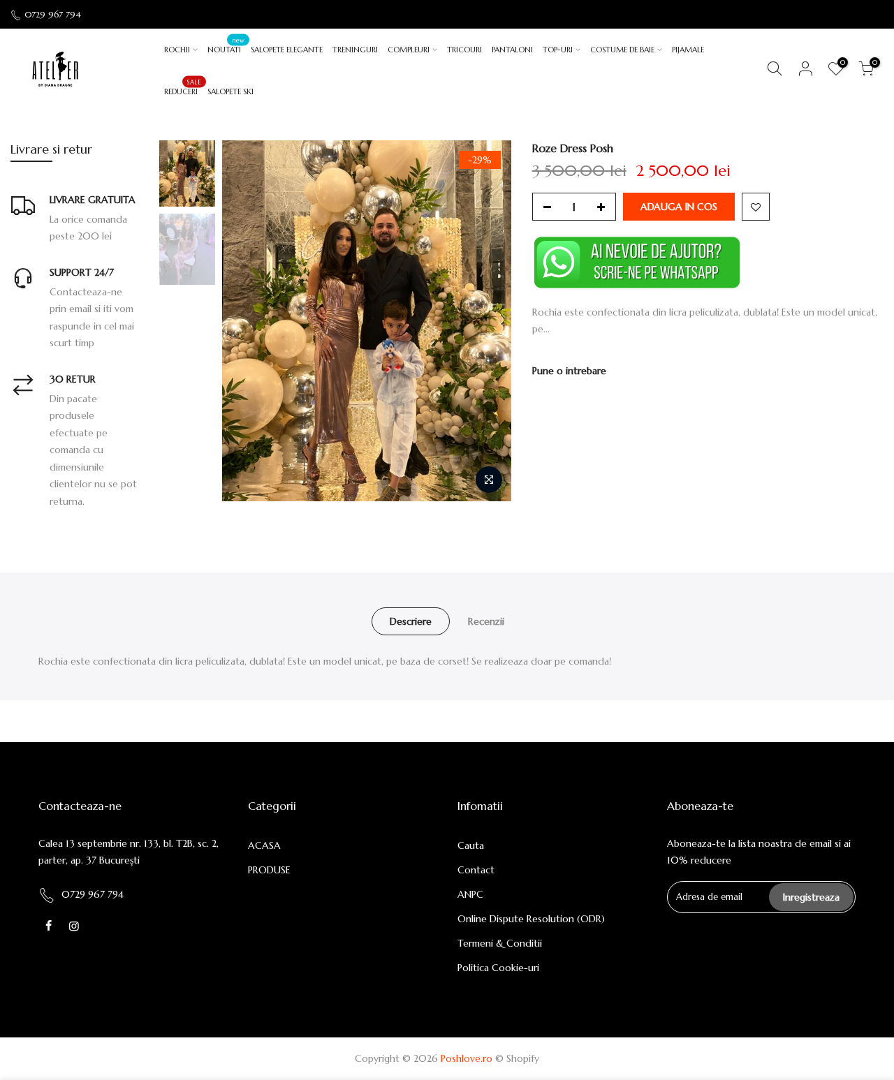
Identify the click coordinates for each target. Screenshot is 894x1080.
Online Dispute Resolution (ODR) (531, 918)
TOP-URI (558, 49)
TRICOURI (464, 49)
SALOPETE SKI (230, 91)
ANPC (470, 894)
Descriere (411, 621)
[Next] (487, 320)
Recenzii (486, 621)
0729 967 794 (52, 14)
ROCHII (177, 49)
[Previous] (246, 320)
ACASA (264, 845)
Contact (475, 870)
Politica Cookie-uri (498, 967)
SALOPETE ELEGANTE (287, 49)
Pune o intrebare (569, 370)
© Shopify (517, 1058)
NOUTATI (225, 45)
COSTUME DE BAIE (622, 49)
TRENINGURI (355, 49)
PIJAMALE (688, 49)
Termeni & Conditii (499, 943)
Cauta (470, 845)
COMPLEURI (409, 49)
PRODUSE (269, 870)
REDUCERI (182, 87)
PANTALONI (512, 49)
